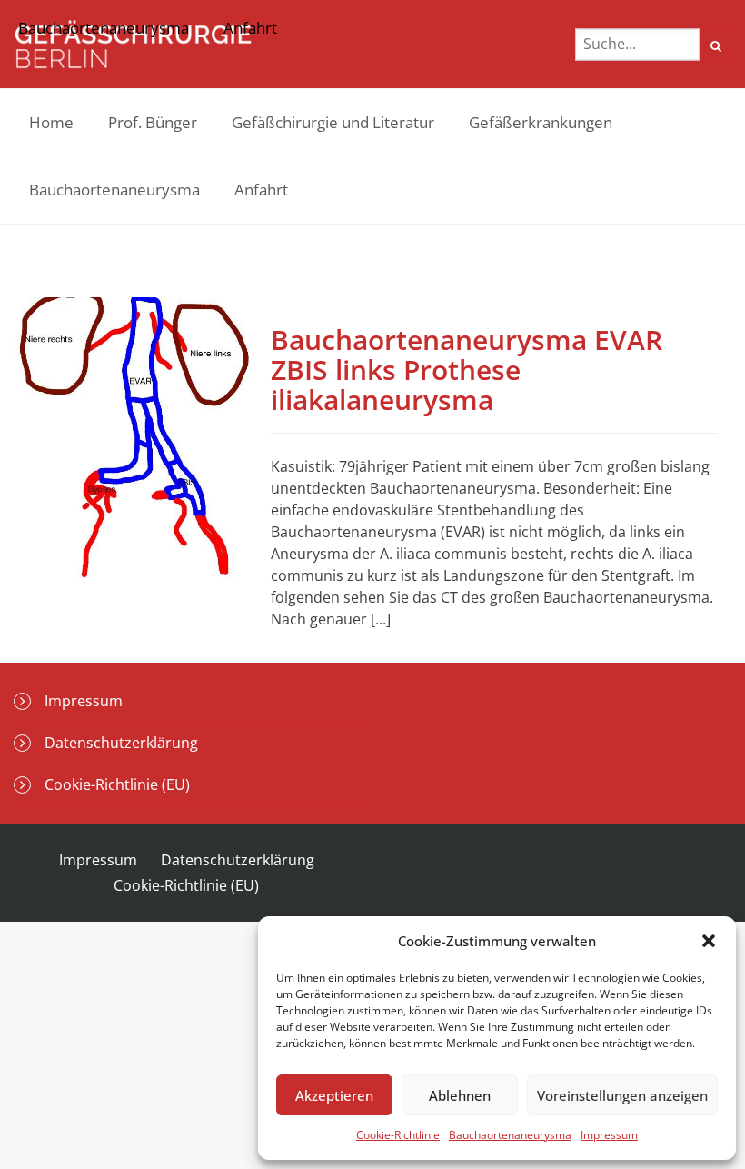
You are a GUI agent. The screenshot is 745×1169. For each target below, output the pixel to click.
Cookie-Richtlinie (398, 1135)
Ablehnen (460, 1095)
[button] (709, 941)
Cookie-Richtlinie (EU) (117, 784)
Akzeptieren (334, 1095)
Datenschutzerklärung (121, 743)
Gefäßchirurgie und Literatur (333, 122)
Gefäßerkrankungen (540, 122)
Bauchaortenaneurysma (510, 1135)
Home (51, 122)
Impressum (609, 1135)
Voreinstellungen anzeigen (622, 1095)
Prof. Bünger (152, 122)
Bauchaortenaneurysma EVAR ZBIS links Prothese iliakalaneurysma (466, 369)
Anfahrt (261, 189)
